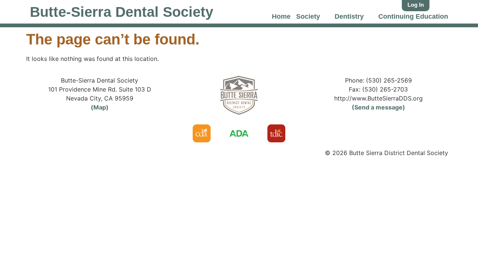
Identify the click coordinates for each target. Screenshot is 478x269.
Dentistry (349, 16)
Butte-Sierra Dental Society (121, 12)
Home (281, 16)
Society (308, 16)
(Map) (100, 107)
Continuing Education (413, 16)
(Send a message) (378, 107)
